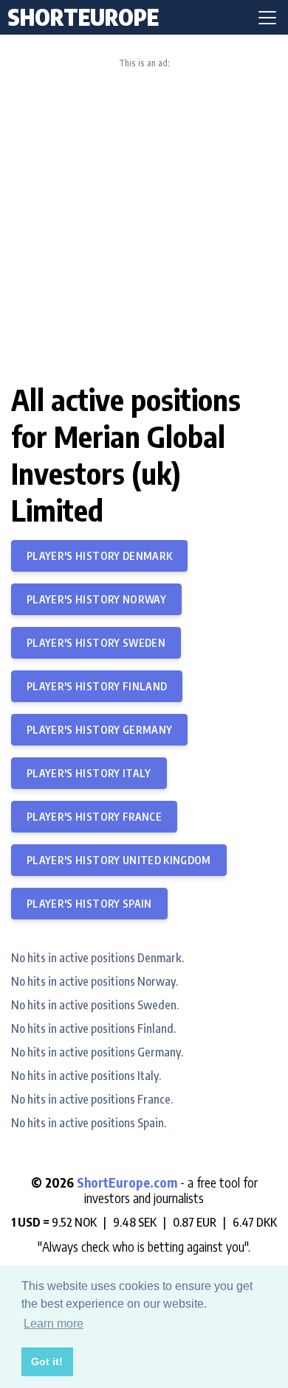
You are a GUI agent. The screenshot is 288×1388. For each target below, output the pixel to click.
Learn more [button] (53, 1323)
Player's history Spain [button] (89, 903)
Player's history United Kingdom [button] (119, 860)
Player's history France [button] (94, 816)
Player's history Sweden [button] (96, 643)
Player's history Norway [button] (96, 599)
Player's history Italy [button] (89, 773)
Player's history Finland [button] (97, 686)
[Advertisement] (144, 219)
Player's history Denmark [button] (99, 556)
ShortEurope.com (128, 1182)
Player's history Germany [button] (99, 729)
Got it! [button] (47, 1361)
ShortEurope (83, 17)
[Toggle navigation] (267, 17)
